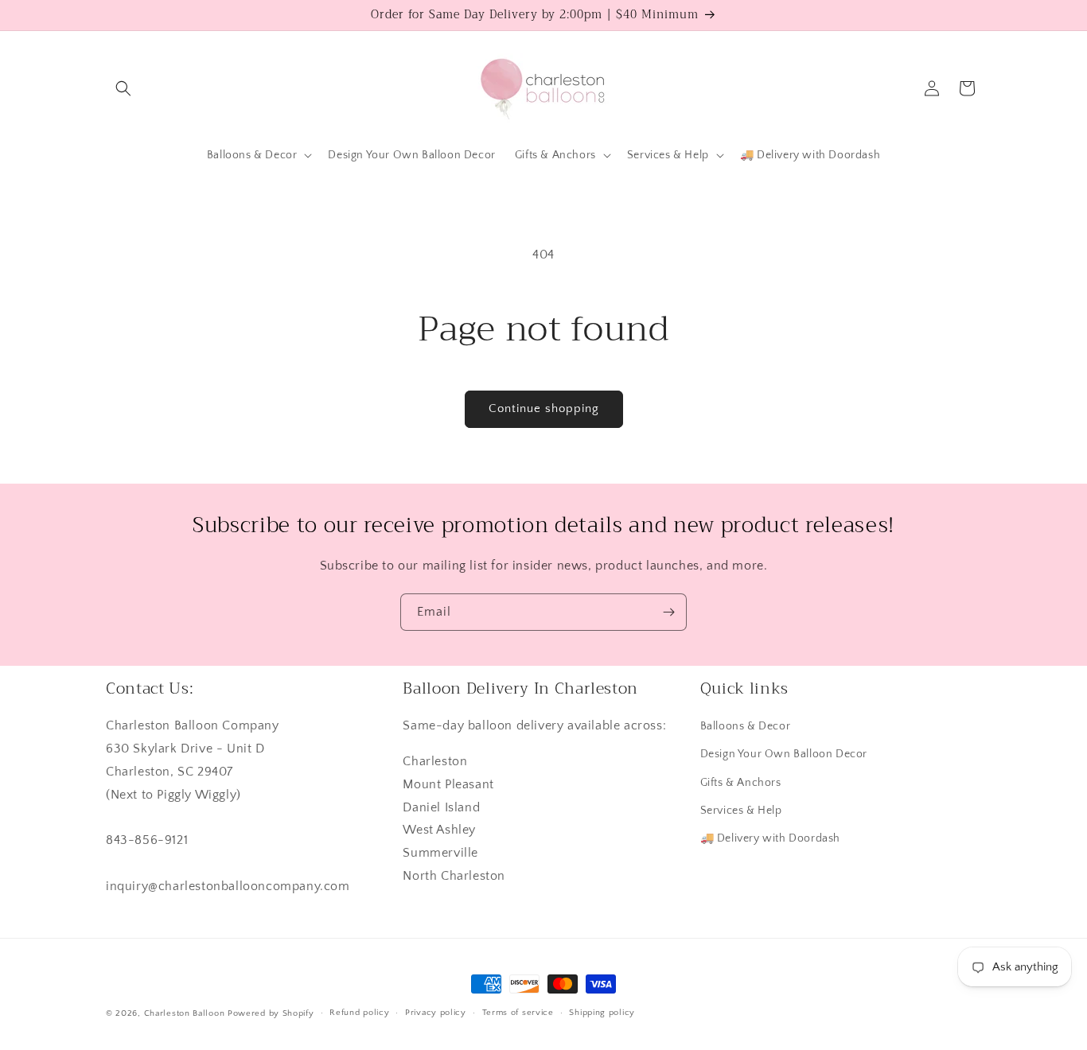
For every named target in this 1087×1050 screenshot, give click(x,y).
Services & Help (741, 810)
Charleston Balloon (184, 1013)
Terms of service (518, 1012)
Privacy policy (435, 1012)
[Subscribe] (668, 612)
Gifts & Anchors (740, 782)
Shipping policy (602, 1012)
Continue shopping (544, 408)
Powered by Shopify (271, 1013)
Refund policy (359, 1012)
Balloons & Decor (745, 726)
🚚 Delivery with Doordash (770, 838)
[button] (123, 88)
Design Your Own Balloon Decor (783, 754)
